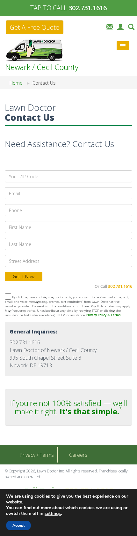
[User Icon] (120, 26)
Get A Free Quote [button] (34, 27)
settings (53, 514)
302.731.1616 (120, 286)
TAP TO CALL (68, 8)
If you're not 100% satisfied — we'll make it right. (68, 407)
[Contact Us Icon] (109, 26)
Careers (78, 454)
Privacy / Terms (36, 454)
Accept (18, 525)
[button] (131, 26)
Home (16, 83)
